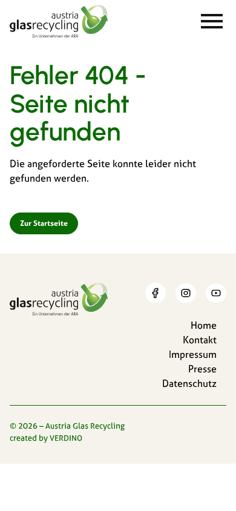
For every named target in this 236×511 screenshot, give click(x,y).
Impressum (193, 354)
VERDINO (66, 438)
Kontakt (200, 340)
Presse (202, 369)
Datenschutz (189, 383)
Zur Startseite (44, 223)
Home (204, 325)
